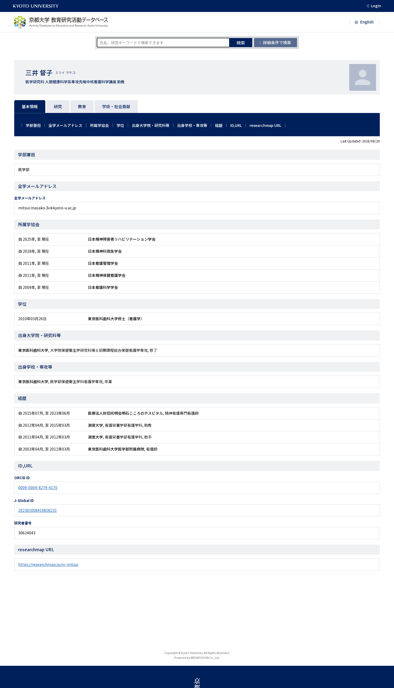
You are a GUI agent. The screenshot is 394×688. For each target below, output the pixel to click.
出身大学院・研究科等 (150, 125)
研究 (58, 106)
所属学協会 (99, 125)
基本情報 (30, 106)
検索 (240, 42)
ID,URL (236, 125)
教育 (82, 106)
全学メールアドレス (65, 125)
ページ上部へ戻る (383, 677)
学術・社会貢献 (116, 106)
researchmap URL (265, 125)
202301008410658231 (37, 510)
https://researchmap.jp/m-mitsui (48, 564)
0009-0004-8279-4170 (37, 487)
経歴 (218, 125)
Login (376, 5)
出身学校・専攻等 (192, 125)
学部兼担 (33, 125)
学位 (120, 125)
